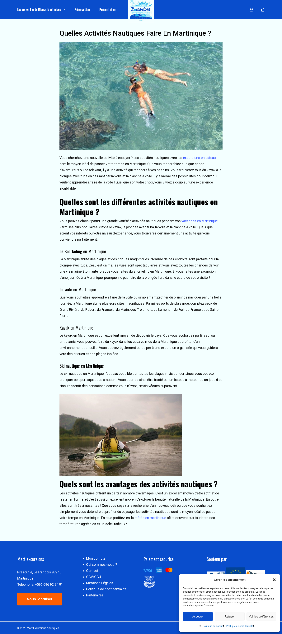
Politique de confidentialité (240, 626)
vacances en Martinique (199, 221)
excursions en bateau (199, 158)
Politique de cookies (213, 626)
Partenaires (95, 595)
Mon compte (96, 558)
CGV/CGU (93, 577)
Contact (92, 571)
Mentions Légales (99, 583)
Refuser (230, 616)
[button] (274, 580)
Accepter (198, 616)
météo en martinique (150, 518)
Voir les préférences (261, 616)
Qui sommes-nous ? (101, 564)
